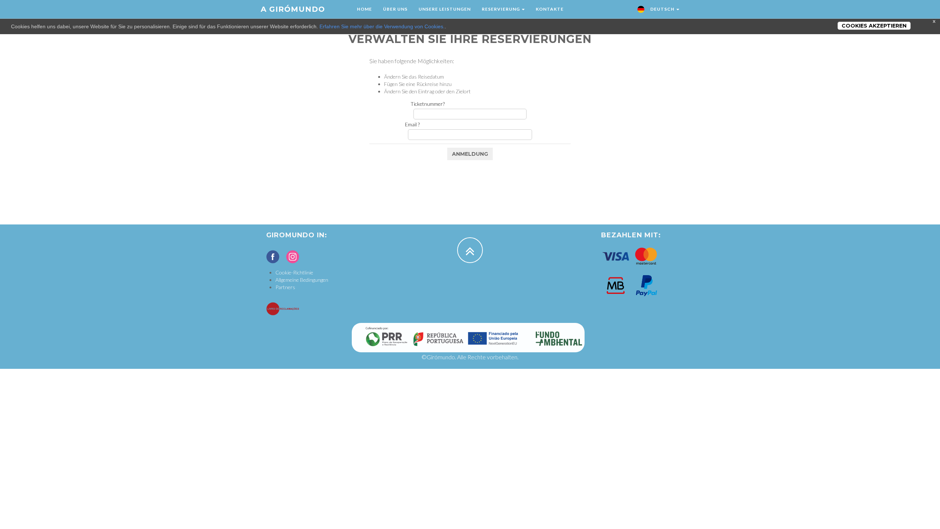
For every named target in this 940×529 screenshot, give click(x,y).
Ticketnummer (428, 104)
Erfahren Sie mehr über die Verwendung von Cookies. (382, 26)
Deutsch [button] (662, 9)
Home (364, 9)
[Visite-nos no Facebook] (272, 256)
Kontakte (550, 9)
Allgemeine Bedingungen (301, 280)
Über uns (395, 9)
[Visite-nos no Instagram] (292, 256)
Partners (285, 287)
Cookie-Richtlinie (294, 272)
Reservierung (501, 9)
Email (412, 124)
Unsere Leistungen (445, 9)
